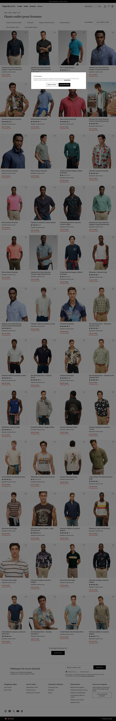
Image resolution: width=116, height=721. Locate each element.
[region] (58, 80)
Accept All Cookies (64, 84)
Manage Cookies (52, 84)
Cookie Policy (67, 80)
